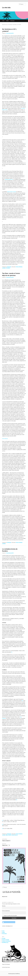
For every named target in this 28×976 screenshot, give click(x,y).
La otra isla (6, 7)
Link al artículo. (5, 438)
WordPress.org (5, 942)
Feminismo (8, 268)
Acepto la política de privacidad (10, 915)
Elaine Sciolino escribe (11, 191)
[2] (22, 700)
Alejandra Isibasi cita (9, 179)
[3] (16, 799)
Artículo (17, 266)
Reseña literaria (15, 835)
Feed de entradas (5, 939)
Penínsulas (12, 20)
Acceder (3, 938)
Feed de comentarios (6, 941)
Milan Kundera (8, 835)
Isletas (7, 20)
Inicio (3, 20)
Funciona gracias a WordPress (14, 973)
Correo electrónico (6, 910)
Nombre (3, 906)
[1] (11, 652)
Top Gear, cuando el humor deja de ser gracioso (11, 274)
